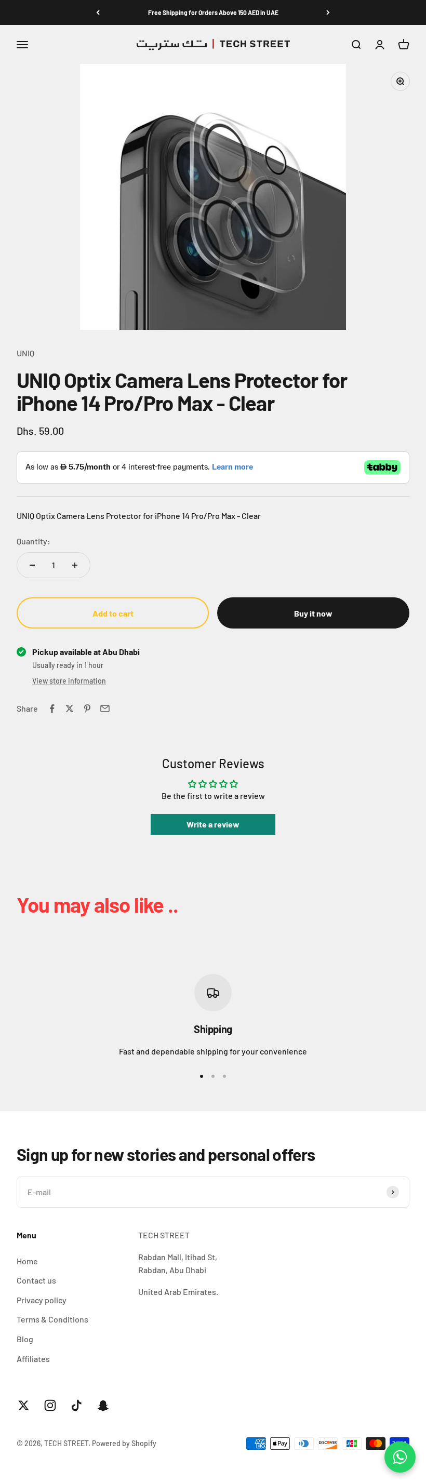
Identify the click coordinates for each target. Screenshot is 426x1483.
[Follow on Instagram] (50, 1405)
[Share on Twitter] (69, 708)
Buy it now (313, 613)
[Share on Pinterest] (87, 708)
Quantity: (33, 541)
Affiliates (33, 1359)
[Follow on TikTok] (77, 1405)
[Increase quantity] (75, 565)
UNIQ (25, 353)
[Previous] (98, 12)
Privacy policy (41, 1300)
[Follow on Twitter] (24, 1405)
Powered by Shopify (124, 1443)
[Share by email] (105, 708)
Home (27, 1261)
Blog (25, 1339)
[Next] (328, 12)
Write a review (213, 824)
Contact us (36, 1280)
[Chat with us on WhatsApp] (400, 1457)
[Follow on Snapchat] (103, 1405)
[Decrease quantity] (32, 565)
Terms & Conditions (52, 1319)
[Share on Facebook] (52, 708)
